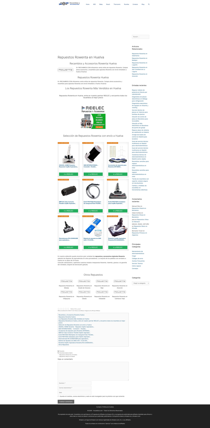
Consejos (135, 268)
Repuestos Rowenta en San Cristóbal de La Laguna (139, 69)
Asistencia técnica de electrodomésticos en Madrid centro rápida (139, 157)
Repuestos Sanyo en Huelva (67, 356)
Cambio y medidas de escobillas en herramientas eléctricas (139, 188)
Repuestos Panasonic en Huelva (68, 354)
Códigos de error (137, 258)
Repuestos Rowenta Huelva (67, 317)
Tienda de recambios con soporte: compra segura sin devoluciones (140, 181)
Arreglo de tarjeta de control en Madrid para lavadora (139, 137)
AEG (94, 4)
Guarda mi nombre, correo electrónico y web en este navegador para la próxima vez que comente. (92, 396)
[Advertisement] (105, 20)
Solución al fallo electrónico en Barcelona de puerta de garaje (140, 125)
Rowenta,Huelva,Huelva (65, 353)
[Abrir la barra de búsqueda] (149, 4)
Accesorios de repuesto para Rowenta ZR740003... (117, 166)
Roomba (126, 4)
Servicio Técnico (137, 263)
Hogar (134, 256)
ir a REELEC (68, 174)
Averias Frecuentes (138, 261)
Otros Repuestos (64, 344)
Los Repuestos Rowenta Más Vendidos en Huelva (74, 319)
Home (87, 4)
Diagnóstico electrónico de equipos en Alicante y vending (140, 105)
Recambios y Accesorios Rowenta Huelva (71, 315)
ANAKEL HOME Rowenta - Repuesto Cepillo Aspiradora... (68, 166)
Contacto (135, 4)
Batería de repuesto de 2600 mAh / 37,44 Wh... (92, 239)
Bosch (108, 4)
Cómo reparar (136, 266)
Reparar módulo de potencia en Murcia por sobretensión (139, 92)
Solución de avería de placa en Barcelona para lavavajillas (140, 119)
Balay (101, 4)
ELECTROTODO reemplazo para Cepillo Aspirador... (116, 202)
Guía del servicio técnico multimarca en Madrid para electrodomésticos (140, 143)
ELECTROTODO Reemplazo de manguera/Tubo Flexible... (93, 202)
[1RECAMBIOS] (69, 3)
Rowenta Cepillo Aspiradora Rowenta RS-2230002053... (117, 239)
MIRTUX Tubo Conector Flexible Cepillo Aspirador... (67, 202)
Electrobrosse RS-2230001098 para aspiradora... (68, 239)
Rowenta (61, 351)
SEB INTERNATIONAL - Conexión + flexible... (91, 166)
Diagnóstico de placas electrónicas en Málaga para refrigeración (139, 99)
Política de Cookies (108, 407)
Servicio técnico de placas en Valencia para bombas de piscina (140, 112)
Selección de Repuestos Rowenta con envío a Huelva (75, 325)
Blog (143, 4)
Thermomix (117, 4)
